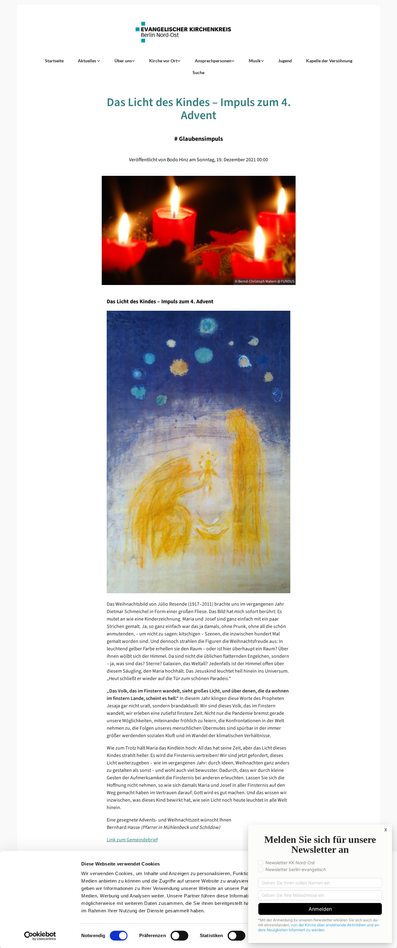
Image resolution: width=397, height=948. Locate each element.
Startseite (54, 60)
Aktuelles (87, 60)
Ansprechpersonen (213, 60)
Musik (255, 60)
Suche (198, 72)
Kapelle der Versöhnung (329, 60)
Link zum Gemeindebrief (132, 839)
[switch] (179, 936)
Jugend (285, 60)
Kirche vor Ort (163, 60)
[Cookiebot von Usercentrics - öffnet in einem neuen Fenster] (40, 936)
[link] (89, 61)
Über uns (123, 60)
